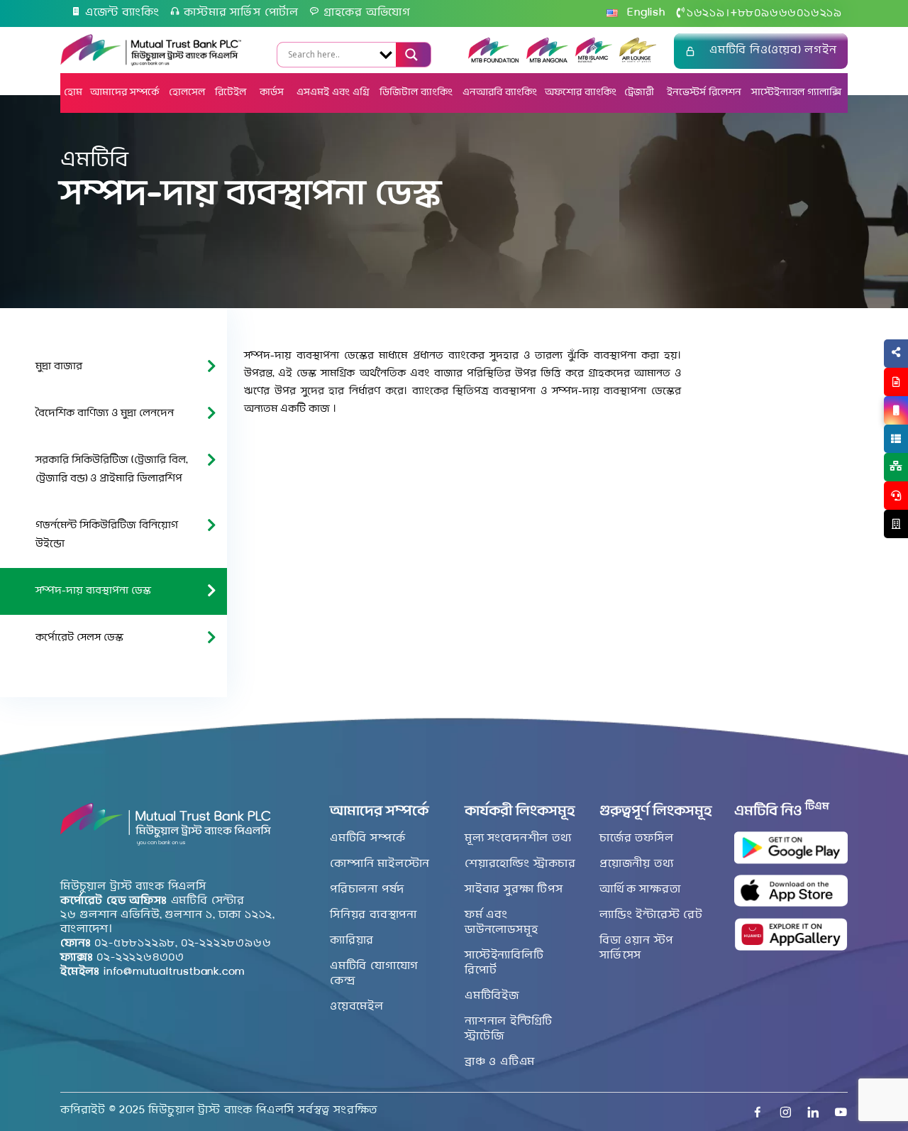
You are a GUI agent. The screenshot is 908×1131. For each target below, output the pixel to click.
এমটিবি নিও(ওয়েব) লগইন (773, 50)
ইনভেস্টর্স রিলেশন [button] (704, 92)
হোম (73, 92)
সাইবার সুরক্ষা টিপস (514, 889)
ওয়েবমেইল (357, 1006)
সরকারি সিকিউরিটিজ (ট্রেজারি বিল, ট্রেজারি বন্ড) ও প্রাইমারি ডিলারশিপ (111, 469)
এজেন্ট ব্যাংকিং (122, 12)
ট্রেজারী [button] (640, 92)
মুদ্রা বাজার (58, 366)
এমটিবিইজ (492, 996)
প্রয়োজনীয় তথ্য (636, 864)
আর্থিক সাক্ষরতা (639, 889)
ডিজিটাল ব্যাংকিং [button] (416, 92)
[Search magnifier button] (410, 55)
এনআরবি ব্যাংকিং (500, 92)
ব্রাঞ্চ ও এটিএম (500, 1062)
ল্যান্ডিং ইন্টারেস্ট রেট (651, 915)
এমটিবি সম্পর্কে (367, 838)
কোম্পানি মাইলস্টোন (380, 864)
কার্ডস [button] (273, 92)
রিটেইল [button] (232, 92)
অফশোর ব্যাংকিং (580, 92)
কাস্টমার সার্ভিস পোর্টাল (241, 12)
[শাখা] (896, 524)
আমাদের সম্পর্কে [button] (124, 92)
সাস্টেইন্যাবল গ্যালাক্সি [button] (796, 92)
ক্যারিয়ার (352, 940)
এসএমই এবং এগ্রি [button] (333, 92)
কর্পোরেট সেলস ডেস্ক (79, 638)
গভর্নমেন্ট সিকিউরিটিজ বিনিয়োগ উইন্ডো (106, 535)
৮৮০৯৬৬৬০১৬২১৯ (786, 13)
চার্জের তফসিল (636, 838)
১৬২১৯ (706, 13)
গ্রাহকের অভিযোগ (367, 12)
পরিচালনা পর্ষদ (367, 889)
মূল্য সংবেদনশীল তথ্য (518, 838)
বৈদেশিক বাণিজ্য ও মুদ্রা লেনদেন (104, 413)
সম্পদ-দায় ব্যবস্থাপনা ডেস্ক (93, 591)
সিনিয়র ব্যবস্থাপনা (373, 915)
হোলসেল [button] (187, 92)
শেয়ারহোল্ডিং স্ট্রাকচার (520, 864)
